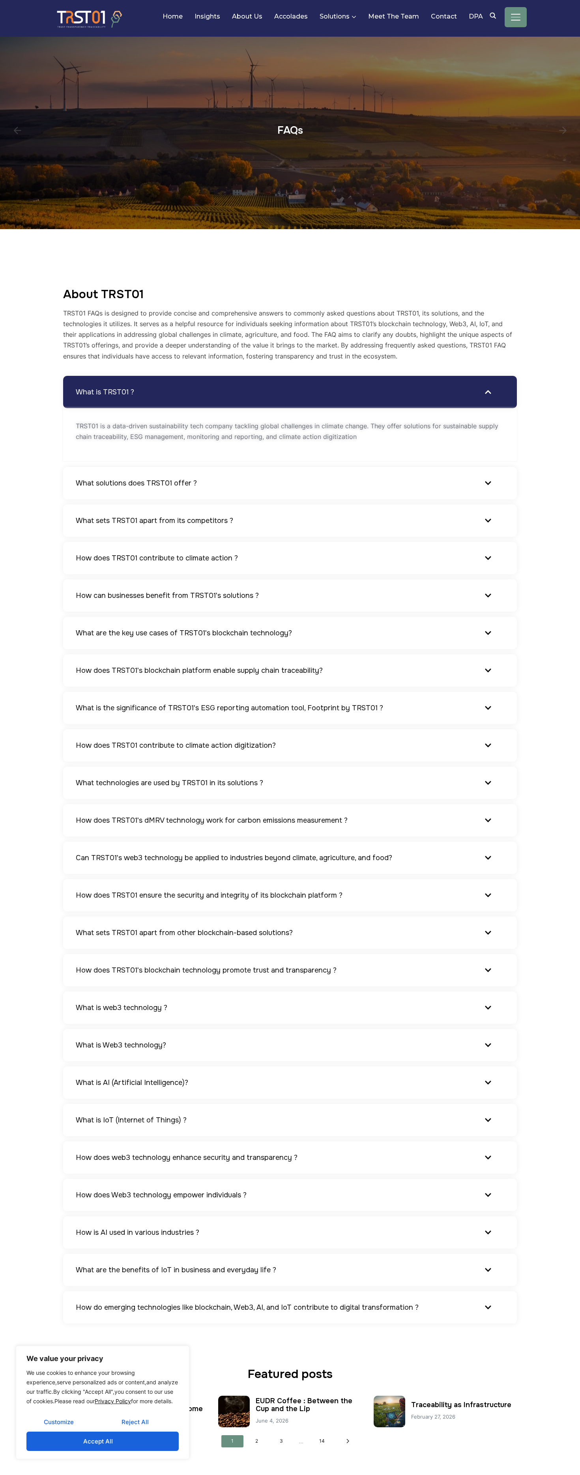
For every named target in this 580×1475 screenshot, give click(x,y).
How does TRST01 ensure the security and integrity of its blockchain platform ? (209, 895)
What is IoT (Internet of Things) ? (131, 1120)
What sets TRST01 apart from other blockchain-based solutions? (184, 932)
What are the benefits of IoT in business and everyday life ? (176, 1270)
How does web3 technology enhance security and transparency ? (186, 1157)
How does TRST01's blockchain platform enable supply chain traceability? (199, 670)
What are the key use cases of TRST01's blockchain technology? (184, 633)
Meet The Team (393, 16)
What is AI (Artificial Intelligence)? (132, 1082)
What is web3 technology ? (121, 1007)
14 (322, 1441)
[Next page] (348, 1441)
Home (173, 16)
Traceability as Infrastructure (461, 1404)
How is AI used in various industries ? (137, 1232)
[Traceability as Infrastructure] (389, 1411)
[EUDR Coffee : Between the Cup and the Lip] (234, 1411)
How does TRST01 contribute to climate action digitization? (176, 745)
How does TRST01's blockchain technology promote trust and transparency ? (206, 970)
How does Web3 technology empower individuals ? (161, 1195)
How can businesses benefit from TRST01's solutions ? (167, 595)
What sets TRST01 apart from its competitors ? (154, 520)
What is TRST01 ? (105, 392)
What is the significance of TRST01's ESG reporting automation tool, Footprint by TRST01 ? (229, 708)
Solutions (335, 16)
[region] (102, 1402)
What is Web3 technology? (121, 1045)
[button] (290, 392)
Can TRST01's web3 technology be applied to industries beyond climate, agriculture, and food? (234, 857)
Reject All (135, 1422)
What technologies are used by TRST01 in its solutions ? (169, 783)
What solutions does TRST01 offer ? (136, 483)
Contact (444, 16)
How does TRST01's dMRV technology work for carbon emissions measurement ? (212, 820)
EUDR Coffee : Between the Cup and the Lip (304, 1405)
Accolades (291, 16)
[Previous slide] (17, 130)
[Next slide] (562, 130)
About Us (247, 16)
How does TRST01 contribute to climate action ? (157, 558)
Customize (59, 1422)
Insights (207, 16)
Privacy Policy (113, 1401)
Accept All (98, 1441)
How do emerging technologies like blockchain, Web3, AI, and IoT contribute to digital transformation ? (247, 1307)
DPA (476, 16)
